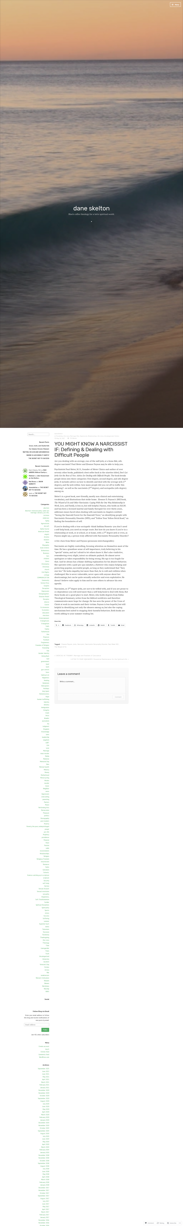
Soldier (46, 902)
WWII (47, 991)
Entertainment (44, 618)
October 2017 (44, 1193)
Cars (47, 556)
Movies (46, 780)
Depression (45, 591)
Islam (47, 713)
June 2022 (45, 1071)
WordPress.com (44, 1057)
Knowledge (45, 732)
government (45, 661)
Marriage (46, 751)
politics (46, 816)
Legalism (46, 740)
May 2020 (46, 1109)
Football (46, 640)
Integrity (46, 710)
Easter (47, 605)
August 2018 (44, 1166)
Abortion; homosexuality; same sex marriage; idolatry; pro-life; (37, 512)
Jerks (75, 644)
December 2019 (44, 1123)
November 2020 (44, 1093)
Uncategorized (44, 956)
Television (45, 929)
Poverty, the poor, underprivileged (38, 826)
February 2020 (44, 1117)
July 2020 (46, 1104)
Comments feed (44, 1054)
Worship (46, 989)
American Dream (43, 532)
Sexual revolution (43, 891)
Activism (46, 515)
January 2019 (44, 1152)
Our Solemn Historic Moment (39, 449)
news (47, 791)
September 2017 (43, 1196)
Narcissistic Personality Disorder (96, 644)
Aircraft (46, 526)
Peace (47, 805)
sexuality (46, 894)
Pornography (45, 818)
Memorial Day (44, 761)
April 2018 (45, 1177)
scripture (46, 878)
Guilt (47, 667)
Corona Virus (45, 583)
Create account (44, 1046)
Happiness (45, 678)
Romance (46, 864)
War (48, 973)
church (47, 569)
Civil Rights (45, 572)
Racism (46, 845)
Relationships (44, 854)
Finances (46, 637)
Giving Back (45, 656)
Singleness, (45, 897)
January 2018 (44, 1185)
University (45, 959)
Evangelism (45, 624)
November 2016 (44, 1223)
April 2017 (45, 1209)
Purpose (46, 840)
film (48, 634)
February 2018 (44, 1182)
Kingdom (46, 729)
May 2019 (46, 1142)
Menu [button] (176, 4)
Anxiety (46, 537)
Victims (46, 967)
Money (47, 772)
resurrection (45, 862)
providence (45, 837)
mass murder (44, 753)
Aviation (46, 540)
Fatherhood (45, 632)
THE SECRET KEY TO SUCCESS (38, 458)
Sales (47, 867)
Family (47, 629)
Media (47, 756)
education (45, 613)
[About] (91, 221)
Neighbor (46, 789)
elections (46, 615)
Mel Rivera (32, 482)
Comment (118, 697)
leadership (45, 737)
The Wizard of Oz (60, 647)
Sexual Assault (44, 889)
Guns (47, 672)
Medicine (46, 759)
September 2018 (43, 1163)
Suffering (46, 918)
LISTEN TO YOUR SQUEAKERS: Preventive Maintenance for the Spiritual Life (99, 659)
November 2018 (44, 1158)
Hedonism (46, 683)
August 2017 (44, 1198)
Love (47, 748)
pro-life (46, 832)
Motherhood (45, 775)
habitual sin (45, 675)
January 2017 (44, 1217)
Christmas (45, 567)
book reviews (44, 548)
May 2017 (46, 1207)
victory (47, 970)
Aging (47, 521)
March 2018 (45, 1179)
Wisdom (46, 981)
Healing (46, 680)
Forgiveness (45, 642)
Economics (45, 610)
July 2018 (46, 1169)
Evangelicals (44, 621)
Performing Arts (44, 808)
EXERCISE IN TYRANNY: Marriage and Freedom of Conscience (78, 656)
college (46, 575)
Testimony (45, 935)
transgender (45, 948)
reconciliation (44, 851)
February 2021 (44, 1085)
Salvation (46, 870)
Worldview (45, 986)
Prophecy (46, 835)
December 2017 (44, 1188)
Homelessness (44, 694)
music (47, 786)
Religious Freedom (43, 859)
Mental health (44, 767)
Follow (45, 1030)
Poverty (46, 824)
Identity (46, 702)
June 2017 (45, 1204)
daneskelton (33, 487)
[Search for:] (38, 434)
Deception (45, 588)
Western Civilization (42, 978)
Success (46, 916)
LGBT (47, 743)
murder (46, 783)
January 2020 (44, 1120)
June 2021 (45, 1074)
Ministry (46, 770)
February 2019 (44, 1150)
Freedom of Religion (42, 645)
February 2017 (44, 1215)
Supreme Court (44, 924)
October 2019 (44, 1128)
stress (47, 913)
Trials (47, 951)
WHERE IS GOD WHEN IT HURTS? (37, 455)
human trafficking (43, 699)
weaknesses (45, 975)
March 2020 (45, 1115)
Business (46, 553)
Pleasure (46, 813)
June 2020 (45, 1106)
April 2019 (45, 1144)
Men (47, 764)
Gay (48, 651)
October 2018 (44, 1161)
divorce (46, 602)
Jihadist (46, 718)
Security (46, 881)
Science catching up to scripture (38, 875)
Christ (47, 561)
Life (48, 745)
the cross (46, 940)
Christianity (45, 564)
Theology (46, 943)
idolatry (46, 705)
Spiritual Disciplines (42, 905)
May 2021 (46, 1077)
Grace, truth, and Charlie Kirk (39, 446)
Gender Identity (43, 653)
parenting (46, 799)
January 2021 (44, 1088)
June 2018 (45, 1171)
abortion (46, 508)
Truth (47, 954)
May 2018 (46, 1174)
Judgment (46, 726)
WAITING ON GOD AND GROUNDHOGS (36, 452)
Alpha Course (44, 529)
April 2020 (45, 1112)
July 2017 (46, 1201)
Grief (47, 664)
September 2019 (43, 1131)
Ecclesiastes (45, 607)
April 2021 (45, 1079)
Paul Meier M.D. (113, 644)
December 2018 (44, 1155)
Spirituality (45, 908)
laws (47, 734)
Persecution (45, 810)
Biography (45, 545)
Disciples (46, 599)
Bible (47, 542)
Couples (46, 586)
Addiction (46, 518)
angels (46, 534)
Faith (47, 626)
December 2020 (44, 1090)
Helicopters (45, 686)
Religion (46, 856)
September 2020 (43, 1098)
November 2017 (44, 1190)
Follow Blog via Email (41, 1011)
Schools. (46, 872)
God (47, 659)
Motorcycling (44, 778)
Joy (48, 724)
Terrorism (46, 932)
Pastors (46, 802)
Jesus (47, 715)
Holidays (46, 688)
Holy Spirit (45, 691)
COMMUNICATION (43, 578)
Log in (47, 1049)
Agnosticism (45, 523)
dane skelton (91, 208)
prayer (47, 829)
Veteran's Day (44, 964)
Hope (47, 697)
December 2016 (44, 1220)
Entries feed (45, 1052)
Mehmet (32, 476)
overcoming (45, 797)
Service (46, 886)
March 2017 (45, 1212)
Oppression (45, 794)
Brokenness (45, 550)
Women (46, 983)
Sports (47, 910)
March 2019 (45, 1147)
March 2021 (45, 1082)
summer (46, 921)
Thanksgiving (44, 937)
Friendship (45, 648)
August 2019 (44, 1133)
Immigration (45, 707)
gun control (45, 670)
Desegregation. (44, 594)
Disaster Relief (44, 597)
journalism (45, 721)
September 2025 (43, 1069)
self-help (46, 883)
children (46, 559)
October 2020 (44, 1096)
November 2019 (44, 1125)
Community (45, 580)
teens (47, 927)
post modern (45, 821)
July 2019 (46, 1136)
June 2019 (45, 1139)
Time (47, 945)
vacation (46, 962)
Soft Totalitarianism (42, 899)
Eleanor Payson (67, 644)
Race (47, 843)
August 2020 (44, 1101)
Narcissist (81, 644)
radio (47, 848)
